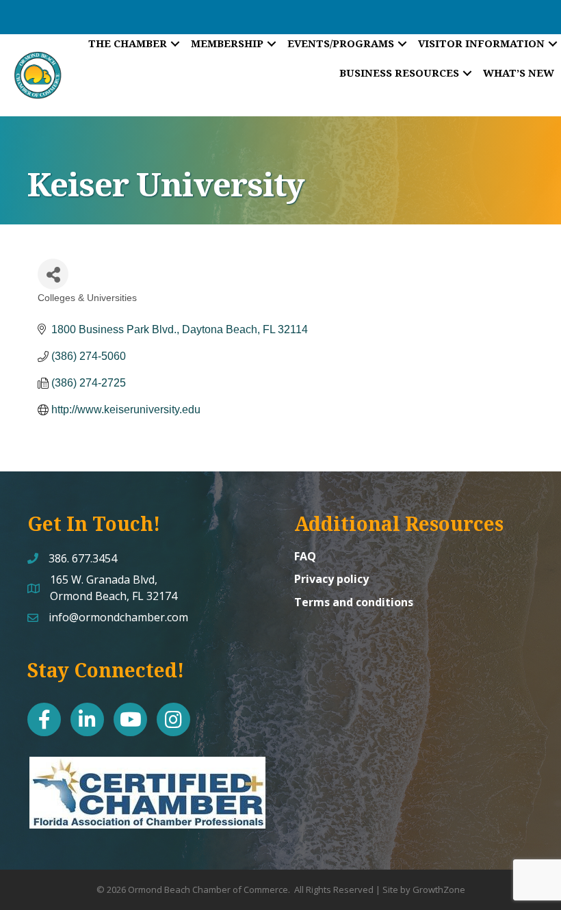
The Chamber (127, 43)
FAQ (305, 556)
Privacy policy (331, 578)
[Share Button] (53, 274)
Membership (227, 43)
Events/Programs (340, 43)
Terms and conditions (353, 602)
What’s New (518, 72)
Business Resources (399, 72)
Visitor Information (481, 43)
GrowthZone (439, 889)
